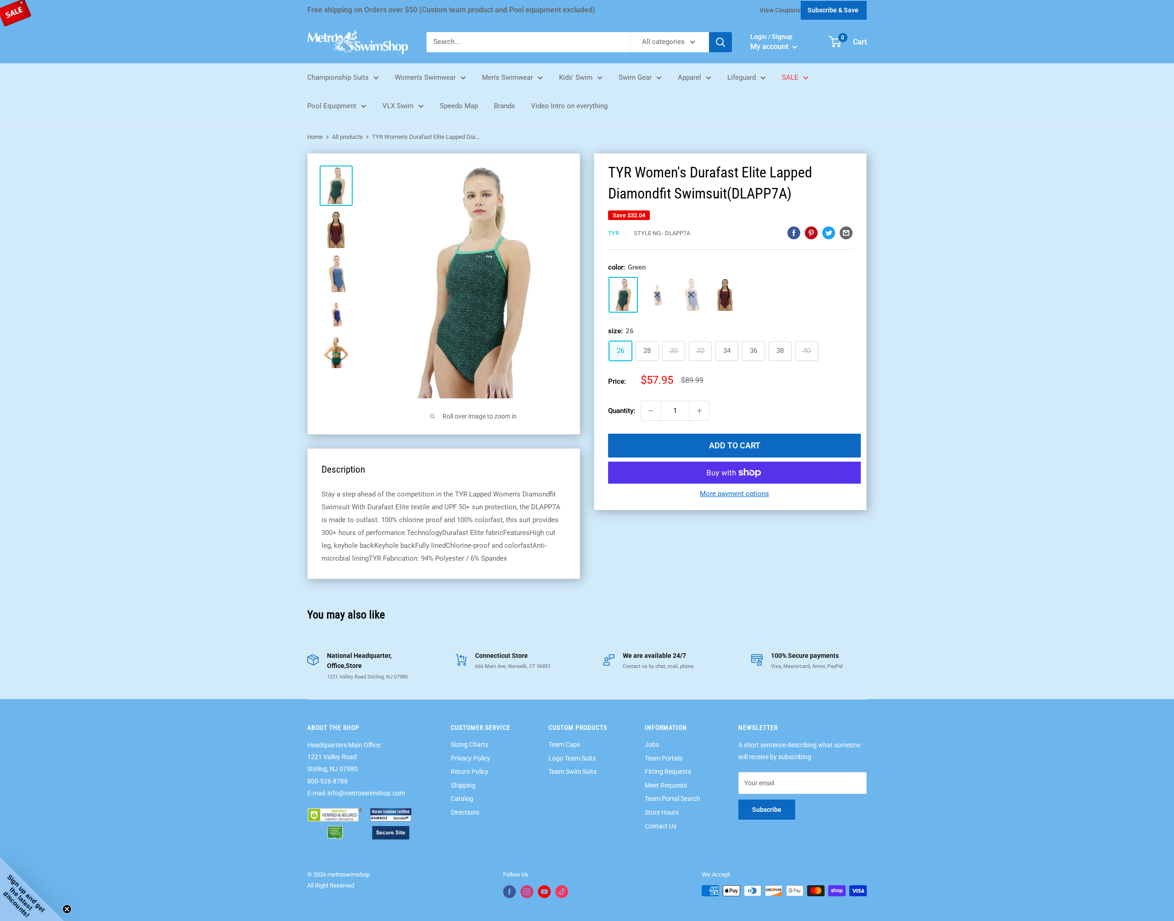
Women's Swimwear (425, 77)
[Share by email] (846, 232)
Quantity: (621, 411)
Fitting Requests (668, 771)
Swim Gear (635, 77)
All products (347, 136)
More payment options (734, 494)
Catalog (462, 798)
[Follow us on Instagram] (527, 891)
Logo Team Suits (572, 758)
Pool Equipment (331, 106)
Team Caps (564, 744)
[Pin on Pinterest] (811, 232)
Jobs (652, 744)
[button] (32, 889)
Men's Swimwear (507, 77)
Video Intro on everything (569, 106)
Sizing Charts (469, 744)
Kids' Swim (576, 77)
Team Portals (663, 758)
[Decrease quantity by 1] (650, 410)
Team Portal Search (672, 798)
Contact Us (660, 826)
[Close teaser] (67, 909)
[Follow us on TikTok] (561, 891)
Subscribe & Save (833, 10)
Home (315, 136)
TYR (613, 233)
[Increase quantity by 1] (699, 410)
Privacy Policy (470, 758)
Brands (504, 106)
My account (770, 46)
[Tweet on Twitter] (828, 232)
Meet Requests (666, 785)
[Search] (720, 42)
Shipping (463, 785)
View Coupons (780, 10)
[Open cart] (835, 41)
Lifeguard (741, 77)
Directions (465, 812)
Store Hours (662, 812)
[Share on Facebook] (793, 232)
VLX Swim (398, 106)
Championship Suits (338, 77)
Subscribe (766, 809)
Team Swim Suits (572, 771)
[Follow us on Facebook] (509, 891)
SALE (790, 77)
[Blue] (657, 294)
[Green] (623, 295)
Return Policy (469, 771)
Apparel (689, 77)
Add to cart (734, 445)
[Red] (725, 295)
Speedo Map (459, 106)
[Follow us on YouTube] (544, 891)
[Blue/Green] (691, 295)
